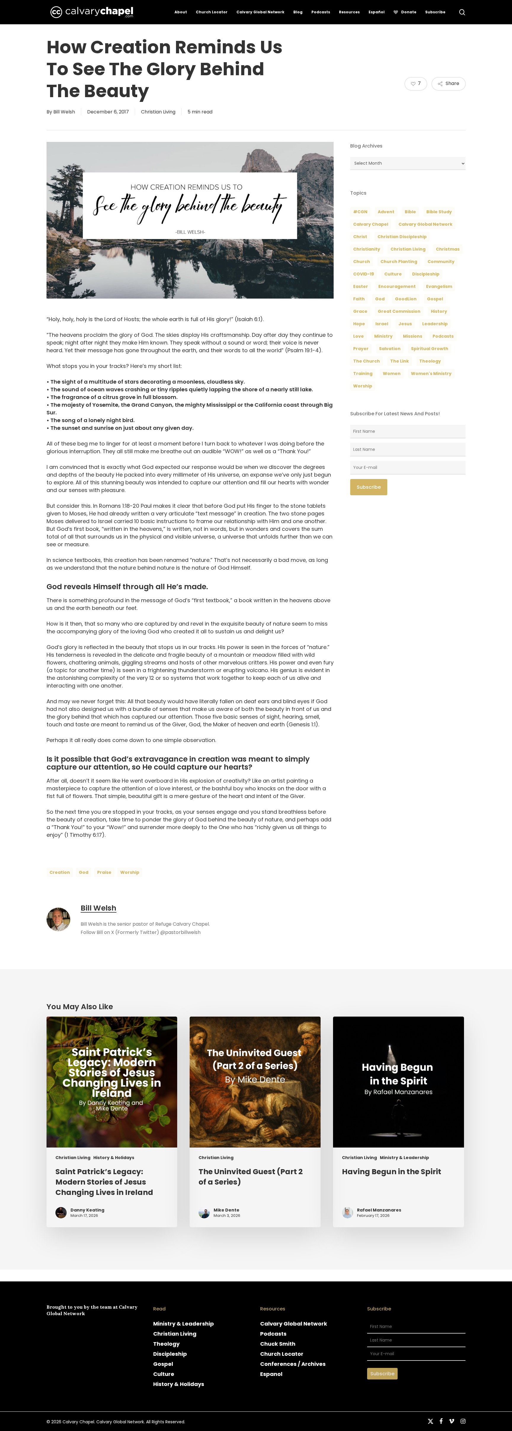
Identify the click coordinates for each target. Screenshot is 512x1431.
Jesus (405, 324)
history (439, 311)
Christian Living (158, 111)
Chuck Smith (277, 1343)
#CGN (360, 212)
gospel (435, 299)
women (392, 373)
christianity (366, 249)
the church (366, 361)
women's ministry (431, 373)
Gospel (163, 1364)
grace (360, 311)
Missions (412, 336)
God (83, 872)
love (358, 336)
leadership (435, 324)
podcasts (443, 336)
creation (59, 872)
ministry (383, 336)
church (361, 262)
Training (362, 373)
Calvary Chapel (370, 224)
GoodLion (406, 299)
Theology (166, 1343)
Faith (359, 299)
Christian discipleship (402, 237)
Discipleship (170, 1354)
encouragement (397, 286)
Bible (410, 212)
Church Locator (281, 1354)
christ (360, 237)
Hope (359, 324)
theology (430, 361)
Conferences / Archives (293, 1364)
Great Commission (399, 311)
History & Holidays (113, 1158)
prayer (361, 349)
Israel (381, 324)
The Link (399, 361)
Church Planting (398, 262)
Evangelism (439, 286)
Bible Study (439, 212)
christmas (448, 249)
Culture (393, 274)
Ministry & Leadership (404, 1158)
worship (129, 872)
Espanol (271, 1374)
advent (386, 212)
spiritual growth (429, 349)
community (441, 262)
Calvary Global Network (425, 224)
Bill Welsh (64, 111)
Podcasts (273, 1333)
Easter (360, 286)
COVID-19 (363, 274)
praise (104, 872)
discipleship (425, 274)
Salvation (390, 349)
